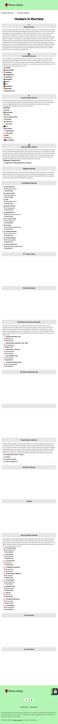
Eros (6, 126)
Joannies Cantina (10, 193)
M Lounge (8, 225)
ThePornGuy (8, 121)
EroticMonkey (9, 112)
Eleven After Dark (10, 186)
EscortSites (8, 119)
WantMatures (9, 77)
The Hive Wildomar (11, 238)
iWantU (7, 81)
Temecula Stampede (11, 231)
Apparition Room (10, 212)
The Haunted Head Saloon (13, 599)
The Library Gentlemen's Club (13, 362)
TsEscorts (8, 137)
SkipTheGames (10, 130)
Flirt (6, 84)
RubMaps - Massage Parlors (12, 160)
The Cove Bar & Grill (11, 244)
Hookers (7, 114)
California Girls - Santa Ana (13, 349)
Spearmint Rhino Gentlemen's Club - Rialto (17, 343)
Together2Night (9, 70)
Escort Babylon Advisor (11, 117)
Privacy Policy (24, 707)
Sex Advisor (9, 128)
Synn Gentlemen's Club (12, 355)
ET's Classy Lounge (11, 218)
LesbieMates (8, 86)
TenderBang (8, 72)
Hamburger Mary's (10, 586)
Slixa (7, 135)
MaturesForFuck (10, 90)
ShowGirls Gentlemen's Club (13, 336)
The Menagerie (10, 605)
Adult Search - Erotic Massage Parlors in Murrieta (18, 162)
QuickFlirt (8, 67)
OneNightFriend (9, 74)
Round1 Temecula (10, 206)
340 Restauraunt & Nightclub (13, 573)
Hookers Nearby (17, 720)
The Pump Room (10, 580)
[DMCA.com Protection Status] (54, 691)
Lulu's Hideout (9, 554)
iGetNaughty (8, 79)
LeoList (7, 110)
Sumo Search (8, 124)
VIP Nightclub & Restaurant (13, 567)
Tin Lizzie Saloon (10, 560)
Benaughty (9, 88)
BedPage (7, 107)
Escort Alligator (10, 140)
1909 (7, 199)
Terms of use (33, 707)
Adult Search (9, 133)
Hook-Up (8, 592)
